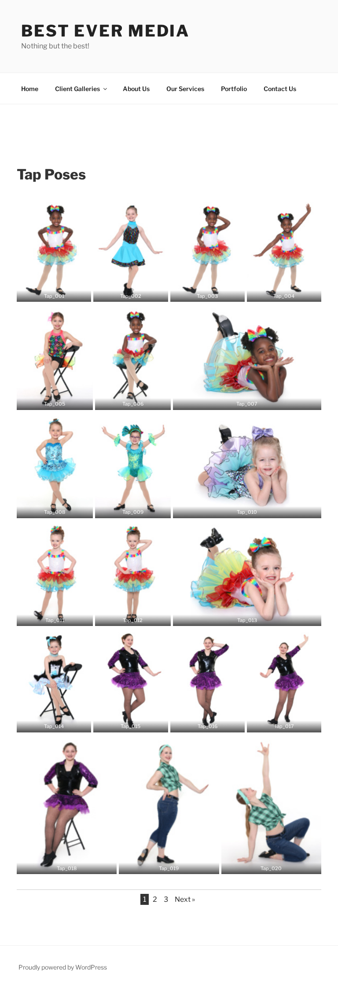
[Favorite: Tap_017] (283, 722)
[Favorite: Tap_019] (169, 864)
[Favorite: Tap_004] (283, 292)
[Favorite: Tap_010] (246, 508)
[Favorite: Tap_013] (246, 616)
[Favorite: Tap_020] (271, 864)
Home (29, 88)
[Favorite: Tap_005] (54, 400)
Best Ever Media (105, 30)
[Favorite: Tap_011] (54, 616)
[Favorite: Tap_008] (54, 508)
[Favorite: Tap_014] (54, 722)
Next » (185, 899)
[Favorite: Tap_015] (130, 722)
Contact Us (280, 88)
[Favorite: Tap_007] (246, 400)
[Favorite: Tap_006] (133, 400)
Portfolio (234, 88)
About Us (136, 88)
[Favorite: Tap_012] (133, 616)
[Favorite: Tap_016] (207, 722)
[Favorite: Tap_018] (66, 864)
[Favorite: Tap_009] (133, 508)
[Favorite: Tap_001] (54, 292)
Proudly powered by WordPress (62, 967)
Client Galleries (77, 88)
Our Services (185, 88)
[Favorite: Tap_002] (130, 292)
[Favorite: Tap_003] (207, 292)
